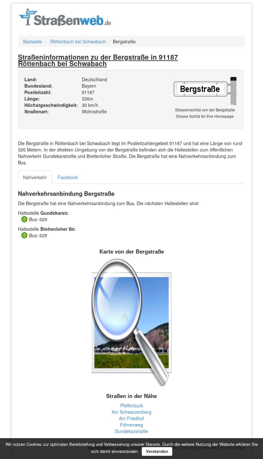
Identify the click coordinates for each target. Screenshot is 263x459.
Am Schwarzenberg (131, 412)
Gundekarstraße (131, 431)
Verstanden (157, 451)
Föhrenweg (131, 424)
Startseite (32, 41)
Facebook (68, 177)
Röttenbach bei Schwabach (78, 41)
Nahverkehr (35, 177)
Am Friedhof (131, 418)
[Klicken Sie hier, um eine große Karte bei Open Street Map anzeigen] (131, 321)
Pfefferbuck (131, 405)
